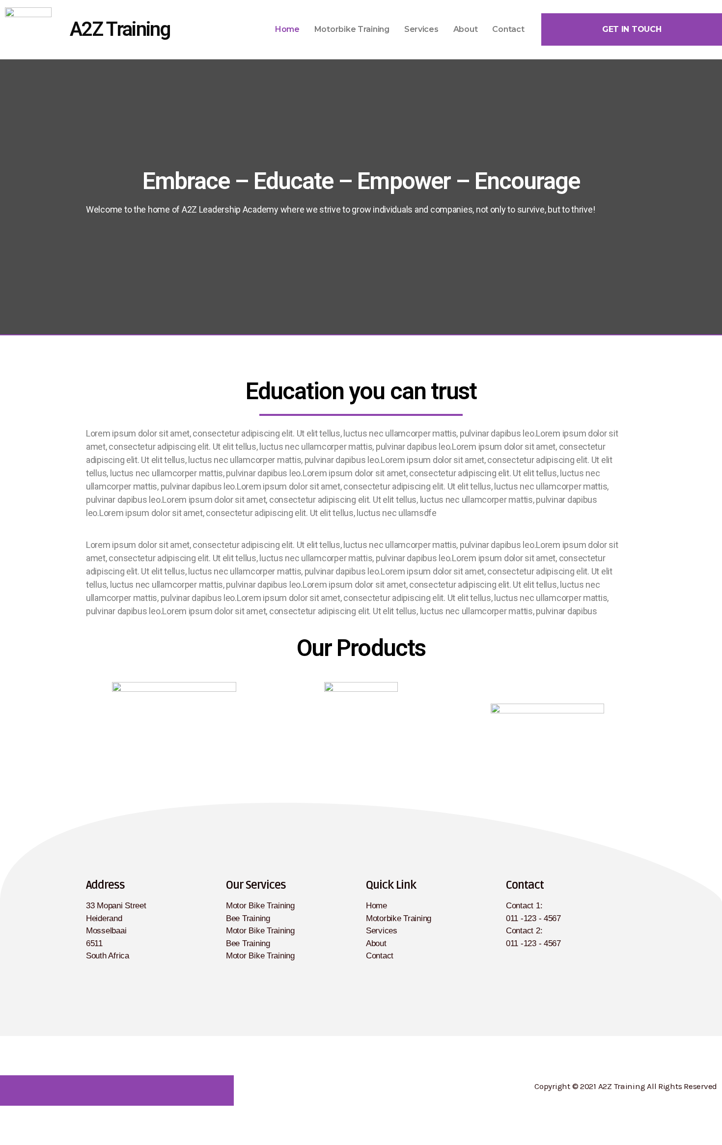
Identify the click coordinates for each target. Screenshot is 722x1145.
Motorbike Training (351, 29)
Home (287, 29)
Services (421, 29)
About (465, 29)
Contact (508, 29)
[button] (631, 29)
